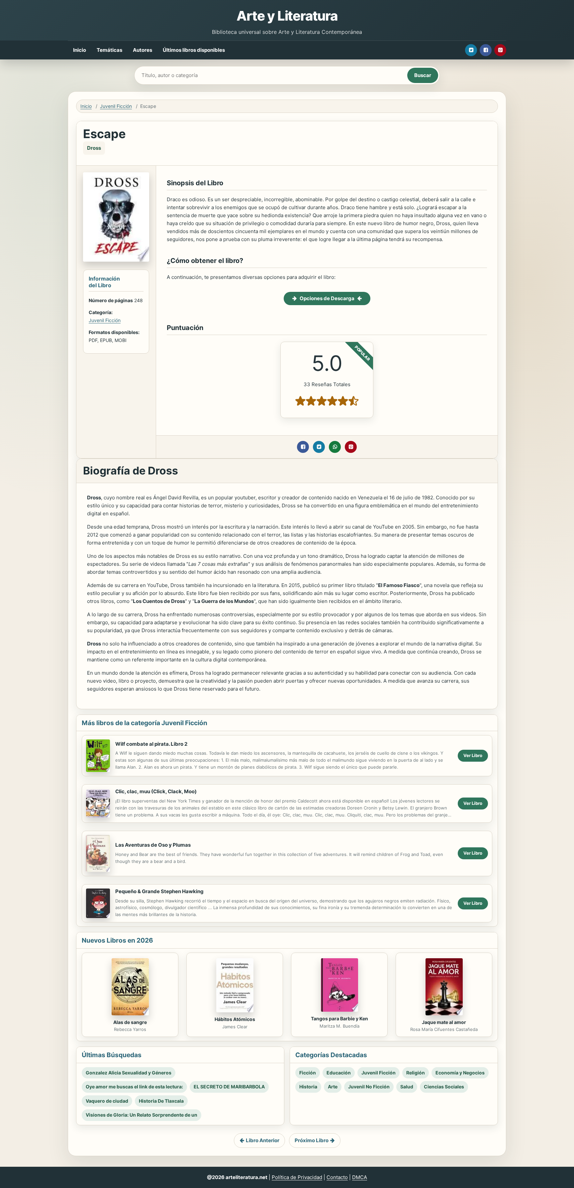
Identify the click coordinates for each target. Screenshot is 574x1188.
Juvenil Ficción (116, 106)
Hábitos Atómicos (235, 1019)
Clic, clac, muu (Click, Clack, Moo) (156, 791)
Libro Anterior (262, 1140)
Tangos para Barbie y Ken (339, 1018)
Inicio (79, 50)
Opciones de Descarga (327, 298)
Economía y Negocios (460, 1072)
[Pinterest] (500, 50)
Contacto (337, 1177)
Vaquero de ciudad (107, 1101)
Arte (332, 1086)
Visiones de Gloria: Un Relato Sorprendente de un (141, 1115)
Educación (339, 1072)
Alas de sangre (130, 1022)
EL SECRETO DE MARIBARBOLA (229, 1086)
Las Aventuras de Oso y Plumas (153, 845)
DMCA (359, 1177)
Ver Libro (472, 755)
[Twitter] (471, 50)
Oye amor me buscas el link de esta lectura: (134, 1086)
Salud (406, 1086)
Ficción (307, 1072)
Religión (415, 1072)
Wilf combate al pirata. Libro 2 (151, 744)
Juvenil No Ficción (369, 1086)
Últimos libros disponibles (194, 50)
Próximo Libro (312, 1140)
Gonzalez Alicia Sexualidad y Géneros (128, 1072)
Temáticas (109, 50)
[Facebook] (486, 50)
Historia (308, 1086)
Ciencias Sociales (444, 1086)
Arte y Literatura (287, 16)
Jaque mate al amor (444, 1022)
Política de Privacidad (297, 1177)
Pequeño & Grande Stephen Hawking (159, 891)
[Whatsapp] (335, 447)
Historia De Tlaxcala (161, 1101)
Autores (142, 50)
